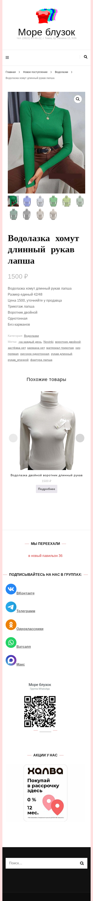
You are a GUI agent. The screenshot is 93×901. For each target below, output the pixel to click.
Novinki (48, 341)
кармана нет (36, 347)
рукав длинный (61, 353)
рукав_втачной (18, 359)
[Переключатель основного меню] (8, 58)
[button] (78, 99)
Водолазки (31, 335)
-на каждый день (30, 341)
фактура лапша (41, 359)
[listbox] (46, 455)
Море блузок (46, 32)
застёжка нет (17, 347)
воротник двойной (68, 341)
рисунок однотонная (34, 353)
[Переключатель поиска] (85, 57)
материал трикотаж (60, 347)
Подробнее (46, 489)
